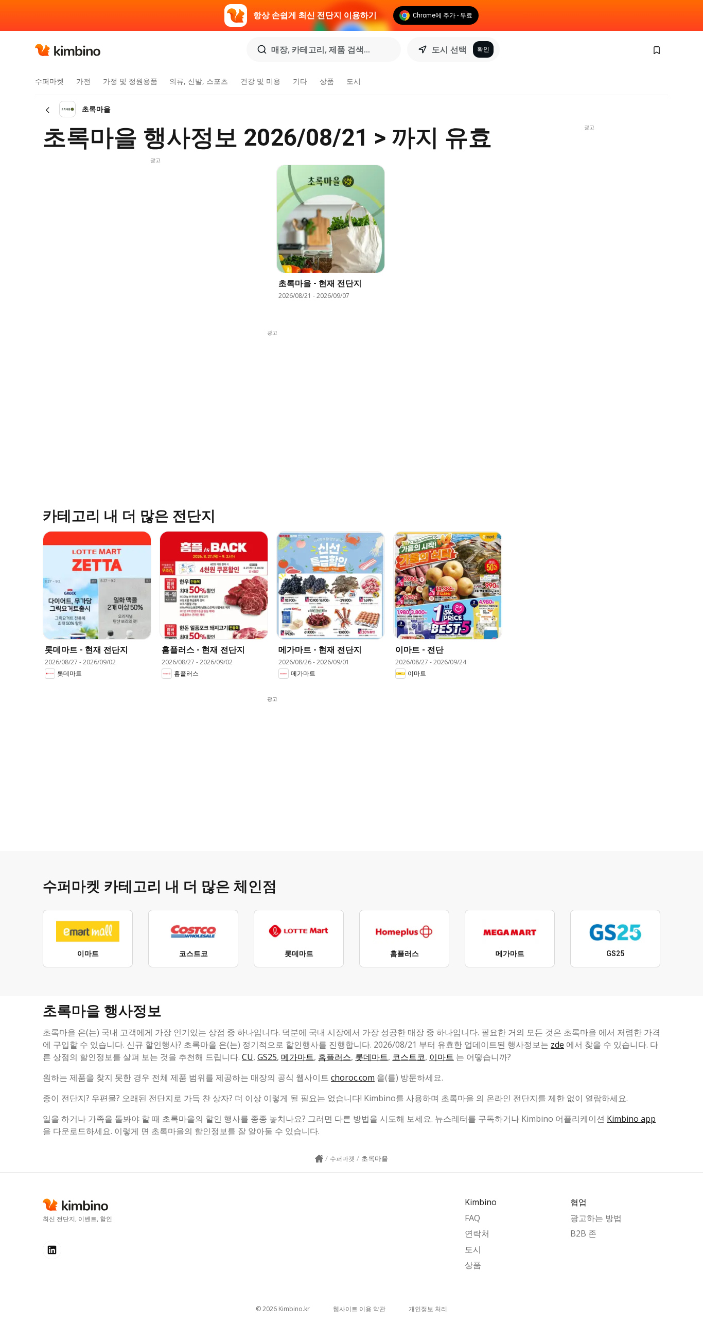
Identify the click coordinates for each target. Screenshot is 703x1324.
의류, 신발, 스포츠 (198, 81)
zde (557, 1044)
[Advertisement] (155, 236)
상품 (327, 81)
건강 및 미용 (260, 81)
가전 (83, 81)
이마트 (441, 1057)
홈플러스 (334, 1057)
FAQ (472, 1218)
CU (247, 1057)
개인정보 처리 (428, 1308)
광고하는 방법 (596, 1218)
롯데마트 (371, 1057)
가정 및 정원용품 (130, 81)
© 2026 (283, 1308)
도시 (353, 81)
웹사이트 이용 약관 (359, 1308)
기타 (300, 81)
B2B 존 (583, 1233)
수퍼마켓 (49, 81)
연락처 (477, 1233)
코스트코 (408, 1057)
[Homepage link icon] (319, 1159)
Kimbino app (631, 1118)
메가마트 (297, 1057)
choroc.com (353, 1077)
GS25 (267, 1057)
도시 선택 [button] (449, 49)
